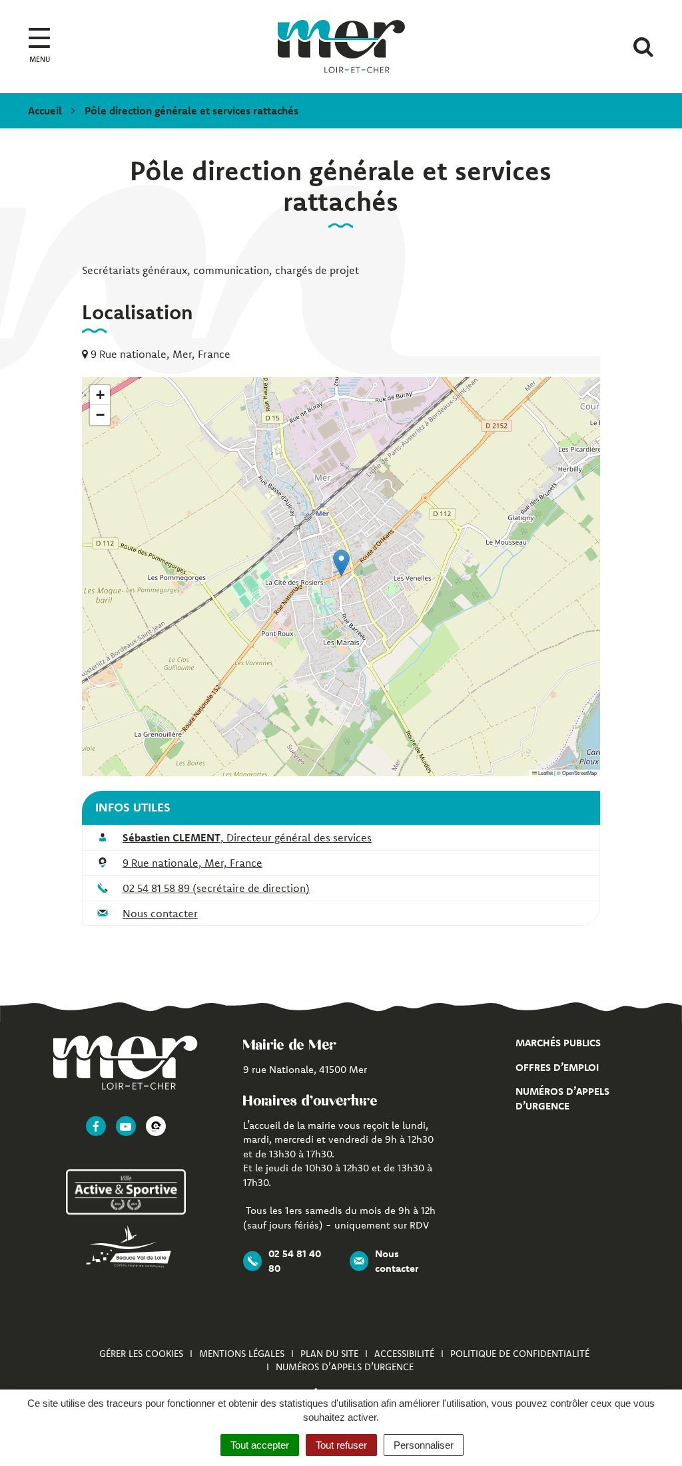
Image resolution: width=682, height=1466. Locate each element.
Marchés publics (558, 1042)
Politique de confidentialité (519, 1354)
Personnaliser (424, 1445)
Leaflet (545, 772)
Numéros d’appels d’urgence (345, 1367)
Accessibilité (404, 1354)
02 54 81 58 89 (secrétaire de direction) (216, 888)
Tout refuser (341, 1445)
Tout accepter (259, 1445)
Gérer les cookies (141, 1354)
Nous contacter (160, 913)
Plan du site (329, 1354)
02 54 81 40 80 (294, 1260)
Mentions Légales (241, 1354)
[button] (341, 563)
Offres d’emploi (557, 1067)
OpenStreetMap (579, 772)
